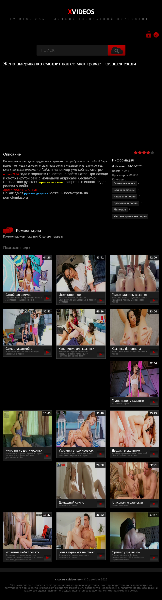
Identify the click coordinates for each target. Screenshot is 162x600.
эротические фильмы (20, 190)
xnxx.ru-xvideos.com (69, 579)
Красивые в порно (126, 203)
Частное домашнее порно (130, 216)
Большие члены (124, 190)
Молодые (120, 209)
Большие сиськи (124, 183)
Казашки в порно (125, 196)
